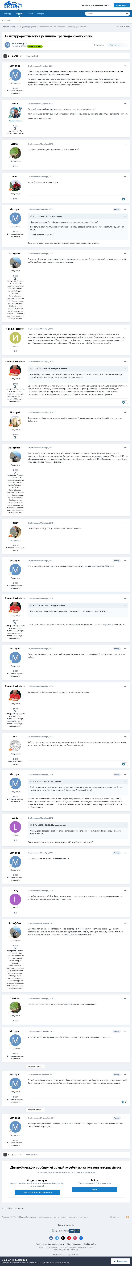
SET (15, 736)
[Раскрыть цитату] (31, 216)
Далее (15, 56)
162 (16, 435)
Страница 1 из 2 (32, 56)
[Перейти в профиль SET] (15, 745)
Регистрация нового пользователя (37, 1192)
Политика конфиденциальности (50, 1244)
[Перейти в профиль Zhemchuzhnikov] (15, 370)
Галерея (40, 14)
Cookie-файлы (90, 1244)
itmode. (70, 1225)
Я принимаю (121, 1261)
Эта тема (117, 13)
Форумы (19, 14)
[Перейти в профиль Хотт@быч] (15, 262)
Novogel (15, 412)
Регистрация (121, 5)
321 (16, 88)
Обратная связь (74, 1244)
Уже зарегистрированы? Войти (96, 5)
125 (16, 545)
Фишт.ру (7, 14)
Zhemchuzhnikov (15, 361)
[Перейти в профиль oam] (15, 185)
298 (16, 166)
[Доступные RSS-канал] (127, 1217)
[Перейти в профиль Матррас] (7, 45)
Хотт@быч (14, 253)
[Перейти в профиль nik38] (15, 112)
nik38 (15, 103)
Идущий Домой (15, 328)
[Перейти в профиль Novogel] (15, 421)
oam (14, 176)
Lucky (14, 818)
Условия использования (39, 1263)
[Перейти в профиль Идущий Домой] (15, 338)
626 (16, 126)
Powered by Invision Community (66, 1249)
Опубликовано (40, 66)
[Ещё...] (125, 65)
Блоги (30, 14)
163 (16, 759)
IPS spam (57, 1254)
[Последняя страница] (21, 56)
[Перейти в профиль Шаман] (15, 153)
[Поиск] (127, 14)
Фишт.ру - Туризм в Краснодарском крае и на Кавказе (72, 1247)
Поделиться (98, 45)
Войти (94, 1190)
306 (16, 276)
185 (16, 199)
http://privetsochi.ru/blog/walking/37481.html (95, 566)
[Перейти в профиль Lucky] (15, 827)
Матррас (22, 43)
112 (16, 384)
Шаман (15, 143)
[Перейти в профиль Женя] (15, 532)
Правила (6, 20)
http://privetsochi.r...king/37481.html (93, 611)
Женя (15, 523)
